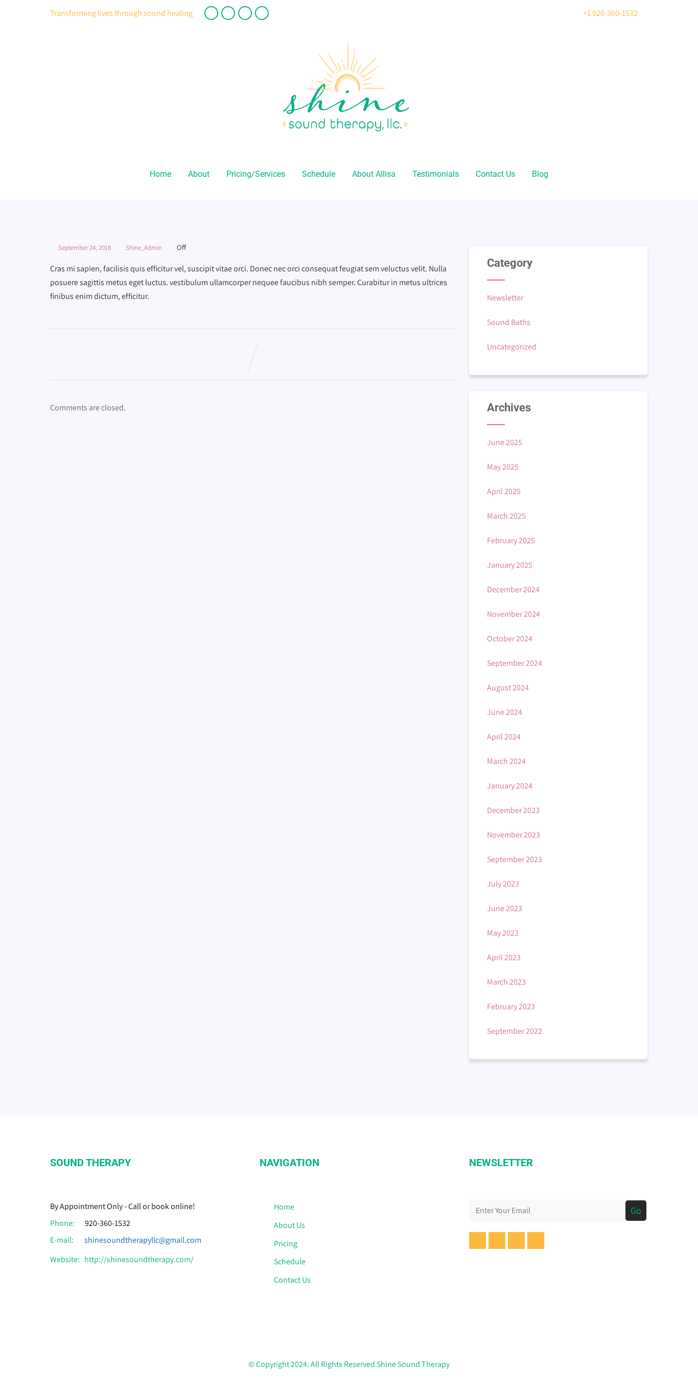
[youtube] (228, 13)
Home (160, 174)
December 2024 (513, 589)
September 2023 (514, 859)
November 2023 (513, 834)
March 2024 (506, 761)
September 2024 (514, 663)
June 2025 (504, 442)
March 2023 (506, 982)
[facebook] (211, 13)
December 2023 (513, 810)
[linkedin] (245, 13)
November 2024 (513, 614)
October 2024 (509, 638)
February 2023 (511, 1006)
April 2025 (504, 491)
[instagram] (262, 13)
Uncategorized (512, 346)
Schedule (318, 174)
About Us (289, 1225)
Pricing (285, 1243)
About (199, 174)
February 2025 (511, 540)
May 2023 (503, 932)
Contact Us (495, 174)
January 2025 (509, 565)
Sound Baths (508, 322)
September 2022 (514, 1031)
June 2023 (504, 908)
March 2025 (506, 516)
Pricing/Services (255, 174)
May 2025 (503, 466)
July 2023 (503, 883)
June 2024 (504, 712)
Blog (540, 174)
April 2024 (504, 736)
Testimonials (435, 174)
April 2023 (504, 957)
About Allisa (373, 174)
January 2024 (509, 785)
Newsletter (505, 297)
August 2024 (508, 687)
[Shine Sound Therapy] (345, 141)
